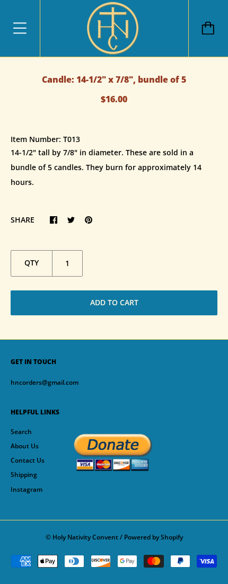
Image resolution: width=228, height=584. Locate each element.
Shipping (24, 474)
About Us (25, 445)
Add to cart (114, 302)
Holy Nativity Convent (85, 537)
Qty (31, 263)
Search (21, 431)
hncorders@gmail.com (44, 382)
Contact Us (28, 460)
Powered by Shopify (153, 537)
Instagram (26, 489)
